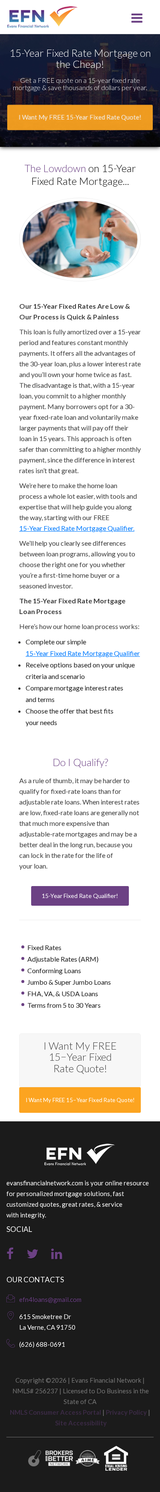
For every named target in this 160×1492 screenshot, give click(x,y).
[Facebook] (10, 1256)
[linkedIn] (56, 1256)
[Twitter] (32, 1256)
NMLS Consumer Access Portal (55, 1412)
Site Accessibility (81, 1423)
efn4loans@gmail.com (50, 1299)
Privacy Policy (126, 1412)
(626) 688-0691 (42, 1344)
